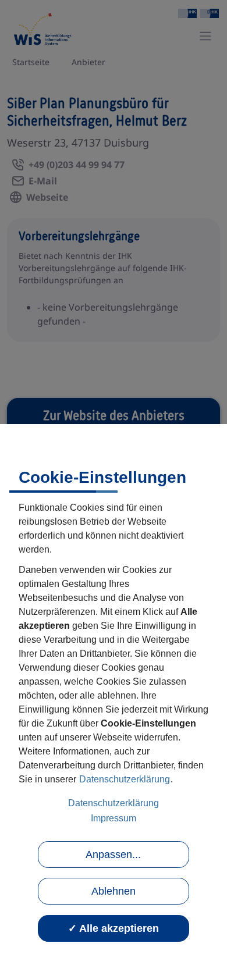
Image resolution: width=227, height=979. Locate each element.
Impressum (113, 818)
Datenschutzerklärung (124, 779)
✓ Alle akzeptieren (113, 928)
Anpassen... (113, 854)
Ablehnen (113, 891)
